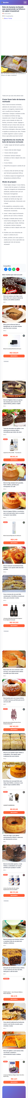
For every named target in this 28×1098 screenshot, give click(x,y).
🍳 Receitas (5, 2)
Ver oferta (14, 356)
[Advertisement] (14, 29)
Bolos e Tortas (8, 18)
